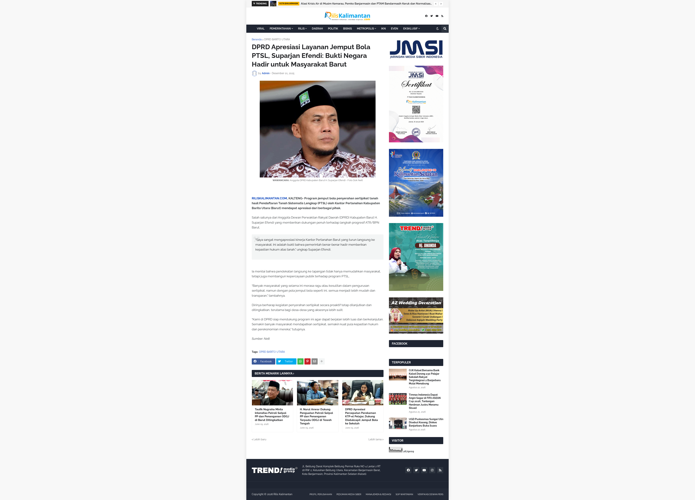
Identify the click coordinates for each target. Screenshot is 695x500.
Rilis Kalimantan (282, 494)
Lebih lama (375, 439)
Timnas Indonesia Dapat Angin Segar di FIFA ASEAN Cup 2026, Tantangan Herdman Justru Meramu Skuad (425, 401)
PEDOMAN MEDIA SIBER (348, 494)
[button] (436, 4)
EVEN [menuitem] (394, 28)
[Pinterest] (307, 361)
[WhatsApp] (300, 361)
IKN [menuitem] (383, 28)
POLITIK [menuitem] (333, 28)
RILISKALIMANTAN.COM (269, 198)
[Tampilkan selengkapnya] (322, 361)
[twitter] (431, 16)
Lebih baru (260, 439)
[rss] (442, 16)
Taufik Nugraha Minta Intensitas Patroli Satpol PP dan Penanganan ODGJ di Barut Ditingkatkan (272, 415)
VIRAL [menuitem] (261, 28)
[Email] (314, 361)
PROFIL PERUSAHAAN (320, 494)
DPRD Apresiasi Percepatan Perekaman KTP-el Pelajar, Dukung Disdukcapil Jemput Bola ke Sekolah (361, 416)
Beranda (257, 39)
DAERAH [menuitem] (317, 28)
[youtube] (437, 16)
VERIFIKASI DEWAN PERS (430, 494)
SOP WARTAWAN (404, 494)
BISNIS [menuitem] (347, 28)
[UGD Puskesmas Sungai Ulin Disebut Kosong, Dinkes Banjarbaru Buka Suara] (398, 423)
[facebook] (426, 16)
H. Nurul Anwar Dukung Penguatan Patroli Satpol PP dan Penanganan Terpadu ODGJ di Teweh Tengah (316, 416)
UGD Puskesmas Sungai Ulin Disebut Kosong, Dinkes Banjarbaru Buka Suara (426, 422)
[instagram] (432, 470)
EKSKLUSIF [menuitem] (410, 28)
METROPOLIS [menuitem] (365, 28)
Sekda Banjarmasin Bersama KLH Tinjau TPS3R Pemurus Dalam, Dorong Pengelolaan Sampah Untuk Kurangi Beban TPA (366, 3)
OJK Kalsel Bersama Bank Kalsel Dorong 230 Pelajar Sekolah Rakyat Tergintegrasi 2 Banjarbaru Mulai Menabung (425, 377)
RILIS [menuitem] (301, 28)
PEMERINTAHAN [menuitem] (280, 28)
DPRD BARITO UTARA (277, 39)
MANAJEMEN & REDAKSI (378, 494)
